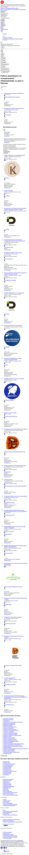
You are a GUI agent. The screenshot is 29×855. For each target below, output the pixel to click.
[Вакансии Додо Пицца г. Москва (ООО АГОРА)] (16, 653)
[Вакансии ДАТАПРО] (16, 221)
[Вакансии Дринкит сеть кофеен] (16, 391)
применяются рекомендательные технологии (12, 841)
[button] (2, 26)
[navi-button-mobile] (2, 31)
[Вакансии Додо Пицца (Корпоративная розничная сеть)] (16, 443)
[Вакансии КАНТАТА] (16, 169)
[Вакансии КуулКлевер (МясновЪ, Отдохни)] (16, 577)
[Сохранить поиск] (2, 51)
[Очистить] (2, 47)
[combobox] (7, 44)
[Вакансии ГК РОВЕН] (16, 338)
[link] (3, 24)
